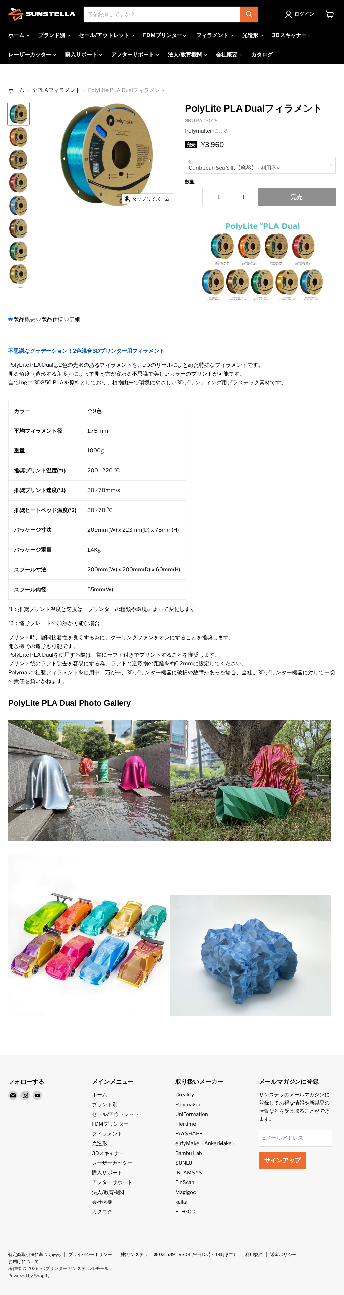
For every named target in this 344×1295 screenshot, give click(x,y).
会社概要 (227, 54)
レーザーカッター (30, 54)
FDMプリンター (163, 35)
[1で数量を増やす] (243, 197)
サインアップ (282, 1160)
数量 (190, 181)
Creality (184, 1095)
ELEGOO (185, 1212)
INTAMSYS (188, 1173)
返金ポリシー (283, 1254)
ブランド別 (52, 35)
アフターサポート (133, 54)
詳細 (75, 319)
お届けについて (23, 1261)
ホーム (17, 35)
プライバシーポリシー (90, 1254)
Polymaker (198, 131)
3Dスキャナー (290, 35)
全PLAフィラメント (56, 90)
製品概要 (24, 319)
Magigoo (185, 1192)
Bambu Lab (188, 1153)
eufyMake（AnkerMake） (206, 1143)
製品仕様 (52, 319)
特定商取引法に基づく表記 (34, 1254)
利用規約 (254, 1254)
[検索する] (249, 14)
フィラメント (212, 35)
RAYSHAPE (188, 1134)
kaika (181, 1202)
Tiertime (185, 1124)
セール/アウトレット (104, 35)
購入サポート (81, 54)
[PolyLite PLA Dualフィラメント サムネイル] (18, 114)
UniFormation (191, 1114)
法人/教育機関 (185, 54)
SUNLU (183, 1163)
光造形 (250, 35)
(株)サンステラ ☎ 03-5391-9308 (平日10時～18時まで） (178, 1254)
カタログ (262, 54)
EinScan (185, 1182)
